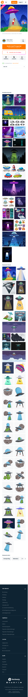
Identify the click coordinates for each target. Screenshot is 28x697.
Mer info (5, 66)
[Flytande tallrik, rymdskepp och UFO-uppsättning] (8, 232)
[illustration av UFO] (8, 529)
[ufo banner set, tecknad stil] (6, 433)
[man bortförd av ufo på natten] (7, 243)
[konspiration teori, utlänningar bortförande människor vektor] (8, 401)
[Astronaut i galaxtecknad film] (8, 256)
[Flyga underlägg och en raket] (13, 202)
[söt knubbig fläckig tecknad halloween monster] (8, 279)
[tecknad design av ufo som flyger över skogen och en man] (13, 186)
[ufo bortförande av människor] (9, 328)
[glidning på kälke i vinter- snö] (8, 163)
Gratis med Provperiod (14, 46)
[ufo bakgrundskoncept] (7, 309)
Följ (23, 41)
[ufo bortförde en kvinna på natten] (8, 100)
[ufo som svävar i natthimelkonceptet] (8, 151)
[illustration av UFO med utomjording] (8, 553)
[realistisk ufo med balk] (8, 173)
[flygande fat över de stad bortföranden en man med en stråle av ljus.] (7, 412)
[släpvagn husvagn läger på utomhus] (13, 124)
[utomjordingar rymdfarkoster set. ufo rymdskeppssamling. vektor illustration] (10, 142)
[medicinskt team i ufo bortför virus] (19, 161)
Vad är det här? (16, 63)
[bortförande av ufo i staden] (13, 293)
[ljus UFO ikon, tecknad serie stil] (8, 493)
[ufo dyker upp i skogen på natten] (5, 135)
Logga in (21, 2)
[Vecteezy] (2, 2)
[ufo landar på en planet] (8, 268)
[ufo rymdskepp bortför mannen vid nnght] (8, 112)
